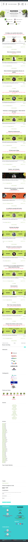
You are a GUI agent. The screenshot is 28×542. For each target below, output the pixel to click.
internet (13, 34)
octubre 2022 (3, 459)
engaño (8, 151)
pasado (9, 325)
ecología (14, 287)
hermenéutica (12, 73)
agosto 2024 (3, 442)
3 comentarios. (14, 263)
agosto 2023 (3, 451)
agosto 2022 (3, 461)
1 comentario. (14, 88)
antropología (7, 209)
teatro (19, 325)
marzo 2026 (3, 427)
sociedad (18, 34)
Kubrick (20, 151)
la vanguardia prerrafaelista (13, 190)
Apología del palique (14, 227)
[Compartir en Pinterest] (23, 105)
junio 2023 (3, 453)
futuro (12, 151)
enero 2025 (3, 438)
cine (3, 151)
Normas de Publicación (19, 4)
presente (11, 325)
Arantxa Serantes (14, 404)
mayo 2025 (3, 435)
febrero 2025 (3, 437)
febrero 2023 (3, 456)
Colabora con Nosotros (23, 4)
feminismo (13, 268)
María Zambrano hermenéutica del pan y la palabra (14, 71)
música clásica (12, 170)
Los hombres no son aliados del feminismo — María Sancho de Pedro (14, 266)
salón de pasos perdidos (15, 325)
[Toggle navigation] (2, 0)
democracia (10, 34)
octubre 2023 (3, 450)
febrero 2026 (3, 428)
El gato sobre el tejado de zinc (14, 409)
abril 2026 (3, 426)
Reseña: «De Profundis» (14, 169)
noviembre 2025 (4, 430)
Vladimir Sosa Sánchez (14, 418)
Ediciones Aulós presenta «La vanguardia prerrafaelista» (14, 189)
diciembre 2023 (4, 448)
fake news (18, 132)
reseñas (19, 170)
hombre (13, 209)
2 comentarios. (14, 166)
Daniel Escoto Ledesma (14, 408)
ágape (5, 73)
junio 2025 (3, 434)
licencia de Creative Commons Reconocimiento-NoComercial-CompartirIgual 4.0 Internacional (20, 518)
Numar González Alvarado (14, 414)
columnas (13, 53)
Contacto (25, 4)
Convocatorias (6, 4)
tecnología (23, 34)
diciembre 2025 (4, 429)
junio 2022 (3, 462)
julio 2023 (3, 452)
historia (16, 113)
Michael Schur (18, 113)
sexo (19, 209)
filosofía (10, 73)
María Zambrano (16, 73)
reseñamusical (16, 170)
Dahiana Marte (14, 407)
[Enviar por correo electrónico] (21, 105)
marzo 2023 (3, 455)
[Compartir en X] (22, 105)
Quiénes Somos (3, 4)
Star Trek (24, 151)
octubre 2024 (3, 440)
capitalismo (4, 113)
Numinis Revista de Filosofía (14, 415)
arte (9, 190)
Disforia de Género (10, 268)
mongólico (24, 92)
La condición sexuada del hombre (14, 208)
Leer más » (24, 44)
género (18, 268)
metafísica (15, 209)
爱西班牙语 (24, 540)
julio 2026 (3, 424)
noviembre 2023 (4, 449)
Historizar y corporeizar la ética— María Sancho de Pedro (14, 111)
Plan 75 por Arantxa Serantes (14, 305)
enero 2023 (3, 457)
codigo (8, 34)
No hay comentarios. (14, 49)
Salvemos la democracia (14, 131)
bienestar (7, 132)
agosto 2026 (3, 423)
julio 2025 (3, 433)
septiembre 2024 (4, 441)
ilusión (14, 151)
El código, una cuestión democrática (14, 33)
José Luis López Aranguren (15, 92)
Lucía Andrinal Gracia (14, 411)
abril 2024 (3, 445)
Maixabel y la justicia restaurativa (14, 247)
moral (21, 113)
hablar (15, 228)
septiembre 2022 (4, 460)
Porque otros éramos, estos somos (14, 323)
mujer (18, 209)
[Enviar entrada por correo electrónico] (11, 105)
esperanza (10, 151)
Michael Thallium (21, 92)
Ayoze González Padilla (14, 405)
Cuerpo (9, 113)
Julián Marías (17, 151)
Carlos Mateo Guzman (14, 406)
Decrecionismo (14, 286)
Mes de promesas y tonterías (14, 52)
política (15, 34)
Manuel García (14, 412)
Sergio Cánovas (14, 416)
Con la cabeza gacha (14, 91)
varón (21, 209)
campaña (10, 132)
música (9, 170)
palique (17, 228)
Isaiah (14, 410)
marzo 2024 (3, 446)
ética (10, 92)
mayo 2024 (3, 444)
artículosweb (5, 34)
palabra (20, 73)
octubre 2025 (3, 431)
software (20, 34)
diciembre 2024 (4, 439)
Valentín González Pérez (14, 417)
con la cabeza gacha (7, 92)
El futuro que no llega (14, 150)
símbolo (23, 73)
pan (21, 73)
